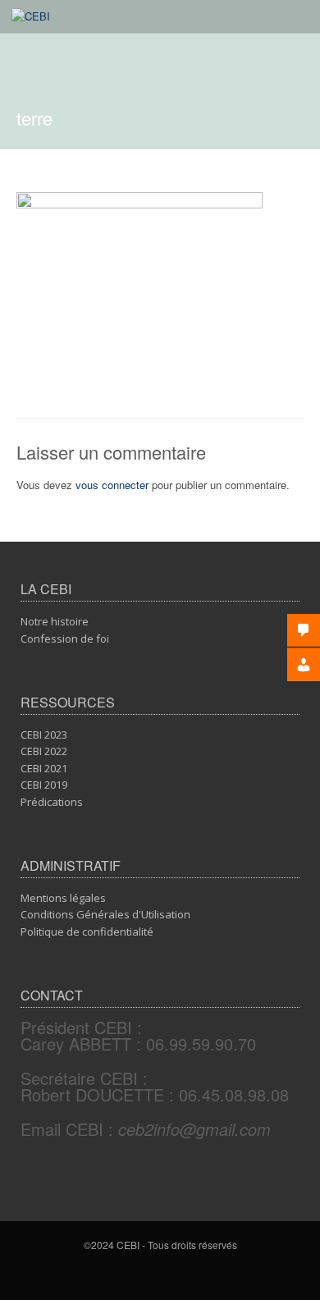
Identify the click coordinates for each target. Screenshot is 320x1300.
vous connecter (112, 484)
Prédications (52, 801)
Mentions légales (63, 897)
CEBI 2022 (44, 751)
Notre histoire (55, 621)
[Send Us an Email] (163, 1274)
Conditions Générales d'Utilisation (105, 914)
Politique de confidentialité (87, 931)
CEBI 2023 (44, 734)
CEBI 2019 (44, 784)
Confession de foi (65, 638)
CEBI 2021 (44, 768)
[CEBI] (30, 16)
